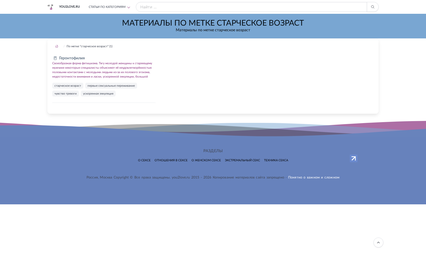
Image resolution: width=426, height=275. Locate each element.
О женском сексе (206, 160)
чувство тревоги (65, 93)
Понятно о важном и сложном (313, 177)
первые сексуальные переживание (111, 85)
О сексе (144, 160)
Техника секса (276, 160)
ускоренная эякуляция (98, 93)
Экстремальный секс (242, 160)
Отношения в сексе (171, 160)
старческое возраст (67, 85)
